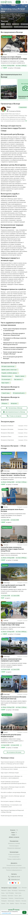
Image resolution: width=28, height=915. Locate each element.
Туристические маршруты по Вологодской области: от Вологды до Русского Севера (12, 762)
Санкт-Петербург (10, 893)
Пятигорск (24, 887)
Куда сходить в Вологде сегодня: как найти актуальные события (13, 787)
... (20, 745)
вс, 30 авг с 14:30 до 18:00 (7, 482)
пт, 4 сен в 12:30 (15, 745)
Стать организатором (14, 856)
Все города (23, 903)
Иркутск (17, 903)
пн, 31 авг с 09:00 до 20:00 (21, 557)
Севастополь (18, 893)
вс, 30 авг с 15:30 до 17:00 (7, 707)
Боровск (3, 903)
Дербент (12, 903)
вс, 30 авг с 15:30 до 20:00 (7, 65)
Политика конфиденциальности (14, 870)
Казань (3, 893)
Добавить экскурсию (14, 837)
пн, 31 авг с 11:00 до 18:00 (21, 482)
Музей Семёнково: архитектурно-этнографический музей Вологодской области (13, 782)
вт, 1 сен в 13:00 (15, 595)
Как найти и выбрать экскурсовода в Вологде (13, 792)
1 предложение (23, 107)
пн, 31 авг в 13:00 (5, 595)
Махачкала (4, 890)
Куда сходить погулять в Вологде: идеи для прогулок (13, 796)
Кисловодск (15, 890)
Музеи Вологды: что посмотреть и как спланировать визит (11, 805)
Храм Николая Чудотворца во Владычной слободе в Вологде (12, 811)
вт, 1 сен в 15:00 (15, 669)
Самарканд (4, 895)
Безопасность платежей (14, 843)
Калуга (16, 895)
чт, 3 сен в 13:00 (5, 519)
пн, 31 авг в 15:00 (5, 669)
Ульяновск (11, 898)
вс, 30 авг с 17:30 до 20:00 (7, 557)
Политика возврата (14, 845)
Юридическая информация (14, 848)
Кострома (24, 900)
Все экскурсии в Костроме (14, 752)
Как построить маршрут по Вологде (11, 801)
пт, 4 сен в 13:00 (15, 519)
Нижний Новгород (19, 898)
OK (24, 912)
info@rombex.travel (15, 879)
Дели (20, 895)
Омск (7, 903)
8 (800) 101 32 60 (15, 876)
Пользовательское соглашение (14, 865)
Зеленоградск (11, 900)
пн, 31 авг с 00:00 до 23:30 (21, 631)
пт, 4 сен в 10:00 (5, 745)
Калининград (22, 890)
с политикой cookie (6, 913)
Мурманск (17, 900)
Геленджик (4, 900)
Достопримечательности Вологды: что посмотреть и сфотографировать (11, 777)
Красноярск (10, 895)
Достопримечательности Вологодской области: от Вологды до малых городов (14, 768)
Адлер (9, 890)
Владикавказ (4, 898)
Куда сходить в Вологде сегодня (10, 772)
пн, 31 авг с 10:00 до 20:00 (21, 65)
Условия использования (14, 854)
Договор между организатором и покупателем (14, 867)
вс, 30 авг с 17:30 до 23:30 (7, 631)
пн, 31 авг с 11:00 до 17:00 (21, 707)
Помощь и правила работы (14, 859)
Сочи (19, 887)
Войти (18, 2)
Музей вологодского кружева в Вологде (12, 815)
